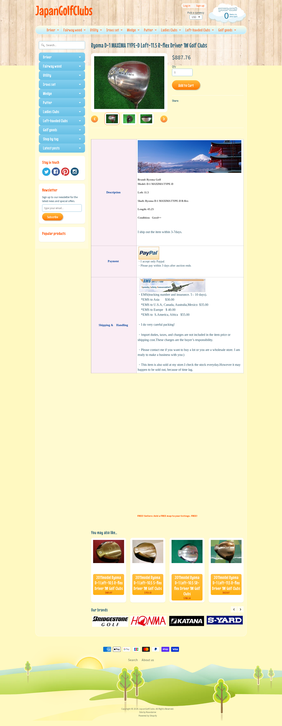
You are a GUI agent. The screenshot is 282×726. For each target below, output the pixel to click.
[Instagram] (75, 171)
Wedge (131, 30)
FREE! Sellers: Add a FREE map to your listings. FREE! (167, 515)
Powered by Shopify (148, 715)
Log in (186, 5)
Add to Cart (186, 85)
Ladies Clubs (169, 30)
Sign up (200, 5)
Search (133, 660)
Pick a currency (195, 12)
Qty (174, 66)
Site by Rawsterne (147, 712)
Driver (51, 30)
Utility (94, 30)
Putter (148, 30)
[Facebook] (56, 171)
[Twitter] (46, 171)
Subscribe (52, 217)
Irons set (112, 30)
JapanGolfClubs (63, 10)
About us (148, 660)
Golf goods (225, 30)
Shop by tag (50, 138)
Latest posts (51, 148)
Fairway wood (72, 30)
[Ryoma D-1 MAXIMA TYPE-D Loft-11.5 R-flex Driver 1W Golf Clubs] (112, 119)
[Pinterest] (65, 171)
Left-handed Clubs (197, 30)
